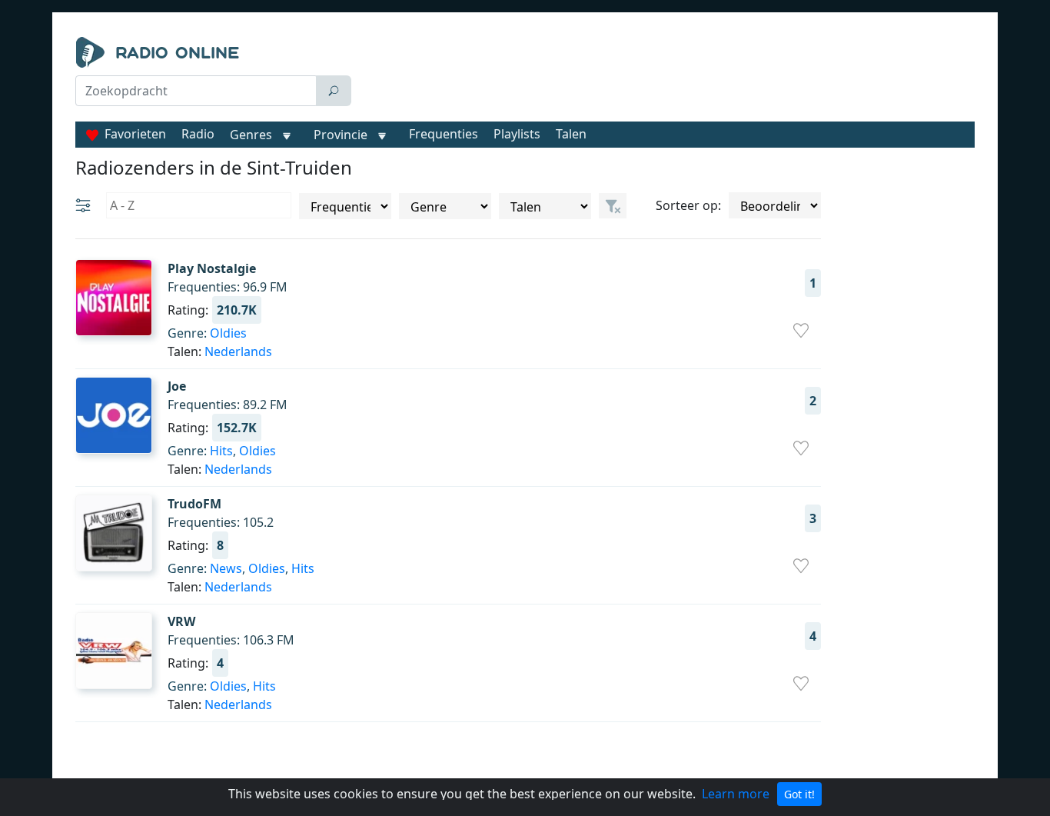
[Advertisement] (666, 75)
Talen (571, 133)
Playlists (516, 133)
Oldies (228, 333)
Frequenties (443, 133)
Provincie (342, 134)
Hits (221, 450)
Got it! (799, 794)
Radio (197, 133)
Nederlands (238, 351)
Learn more (735, 793)
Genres (251, 134)
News (226, 568)
